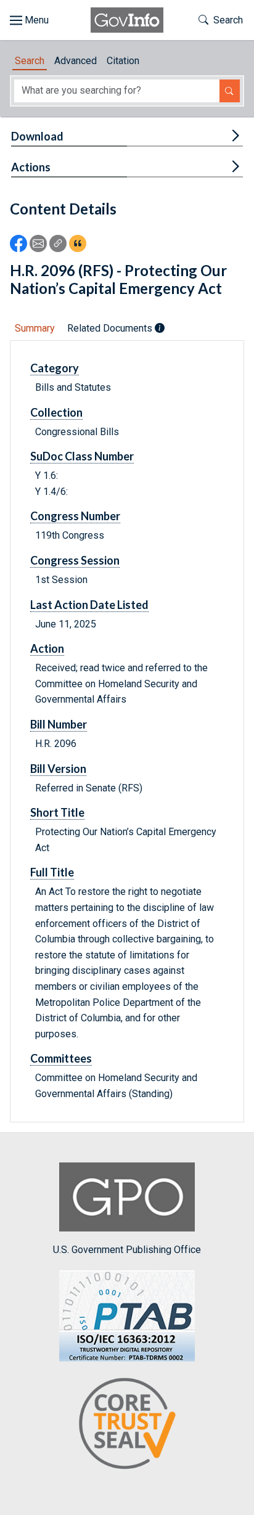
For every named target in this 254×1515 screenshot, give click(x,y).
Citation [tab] (123, 61)
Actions (31, 167)
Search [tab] (29, 61)
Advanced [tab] (75, 61)
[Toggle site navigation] (29, 20)
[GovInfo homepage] (127, 20)
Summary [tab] (35, 328)
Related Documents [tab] (111, 328)
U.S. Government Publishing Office (127, 1250)
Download (37, 136)
